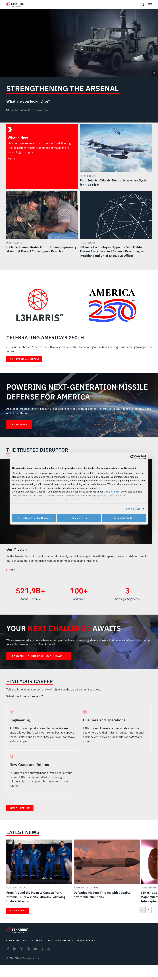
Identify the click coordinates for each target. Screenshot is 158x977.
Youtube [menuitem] (35, 949)
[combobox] (57, 110)
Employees (27, 940)
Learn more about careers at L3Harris (38, 655)
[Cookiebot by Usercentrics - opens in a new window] (132, 457)
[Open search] (142, 4)
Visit (13, 158)
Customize (77, 518)
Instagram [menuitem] (28, 948)
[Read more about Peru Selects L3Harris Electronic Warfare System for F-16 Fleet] (116, 155)
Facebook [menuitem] (8, 948)
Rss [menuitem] (48, 949)
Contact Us (12, 940)
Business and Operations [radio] (116, 727)
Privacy (40, 940)
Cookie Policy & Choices (61, 940)
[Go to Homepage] (17, 930)
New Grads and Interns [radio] (42, 772)
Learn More (19, 424)
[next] (149, 910)
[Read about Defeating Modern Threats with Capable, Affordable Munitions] (107, 870)
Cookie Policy (112, 491)
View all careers (20, 808)
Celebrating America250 (24, 359)
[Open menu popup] (150, 4)
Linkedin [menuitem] (14, 948)
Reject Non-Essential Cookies (34, 518)
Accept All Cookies (124, 518)
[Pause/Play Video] (154, 73)
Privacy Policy (107, 499)
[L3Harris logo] (15, 5)
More (12, 570)
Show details (133, 508)
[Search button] (7, 110)
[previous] (142, 910)
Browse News (18, 910)
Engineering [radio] (42, 727)
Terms (80, 940)
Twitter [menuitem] (21, 948)
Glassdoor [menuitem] (41, 949)
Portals (90, 940)
